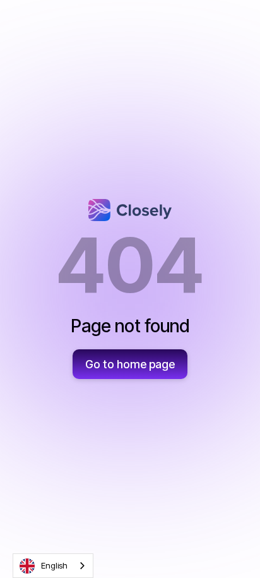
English (54, 565)
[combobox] (53, 565)
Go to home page (130, 364)
